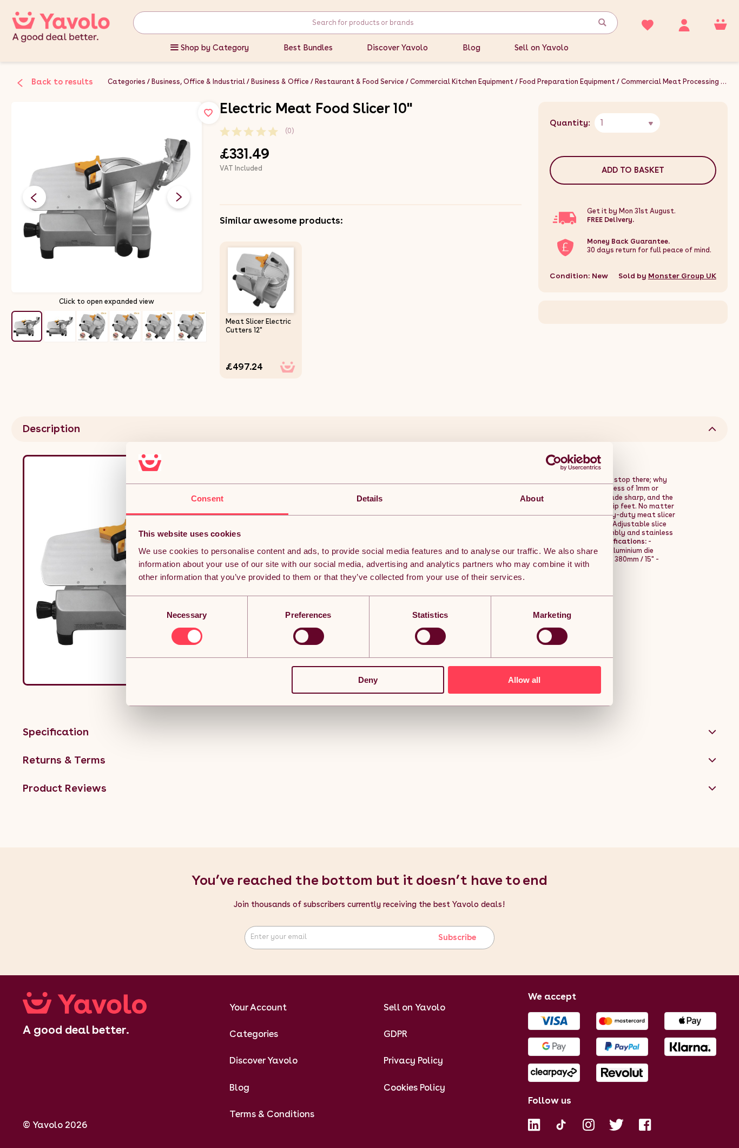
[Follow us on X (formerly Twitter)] (616, 1123)
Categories (127, 81)
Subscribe (457, 937)
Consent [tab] (207, 498)
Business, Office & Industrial (198, 81)
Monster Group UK (682, 275)
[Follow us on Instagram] (589, 1123)
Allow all (524, 679)
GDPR (395, 1033)
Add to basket (633, 170)
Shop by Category (215, 48)
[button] (178, 197)
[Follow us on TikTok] (561, 1123)
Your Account (258, 1007)
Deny (368, 679)
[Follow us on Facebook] (645, 1123)
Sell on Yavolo (541, 48)
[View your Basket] (721, 24)
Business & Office (280, 81)
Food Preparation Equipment (567, 81)
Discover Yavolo (397, 48)
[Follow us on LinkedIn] (534, 1123)
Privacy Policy (413, 1060)
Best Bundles (308, 48)
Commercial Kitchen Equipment (461, 81)
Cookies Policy (414, 1087)
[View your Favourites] (647, 24)
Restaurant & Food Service (359, 81)
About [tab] (532, 498)
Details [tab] (370, 498)
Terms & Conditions (271, 1113)
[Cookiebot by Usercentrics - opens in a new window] (553, 462)
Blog (471, 48)
